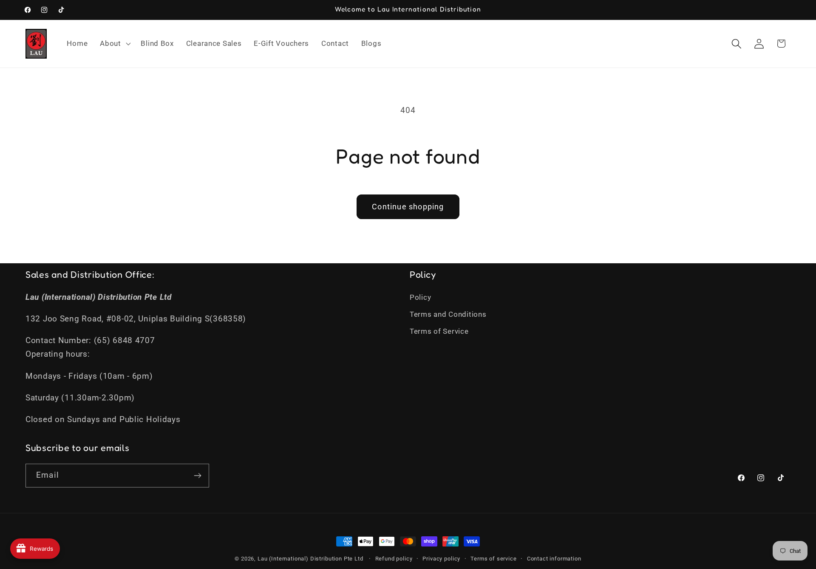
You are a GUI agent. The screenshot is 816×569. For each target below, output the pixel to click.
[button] (114, 43)
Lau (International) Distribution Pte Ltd (310, 558)
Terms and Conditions (448, 314)
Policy (420, 297)
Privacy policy (441, 558)
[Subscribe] (197, 475)
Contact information (554, 558)
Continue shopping (408, 206)
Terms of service (493, 558)
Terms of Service (439, 331)
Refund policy (394, 558)
